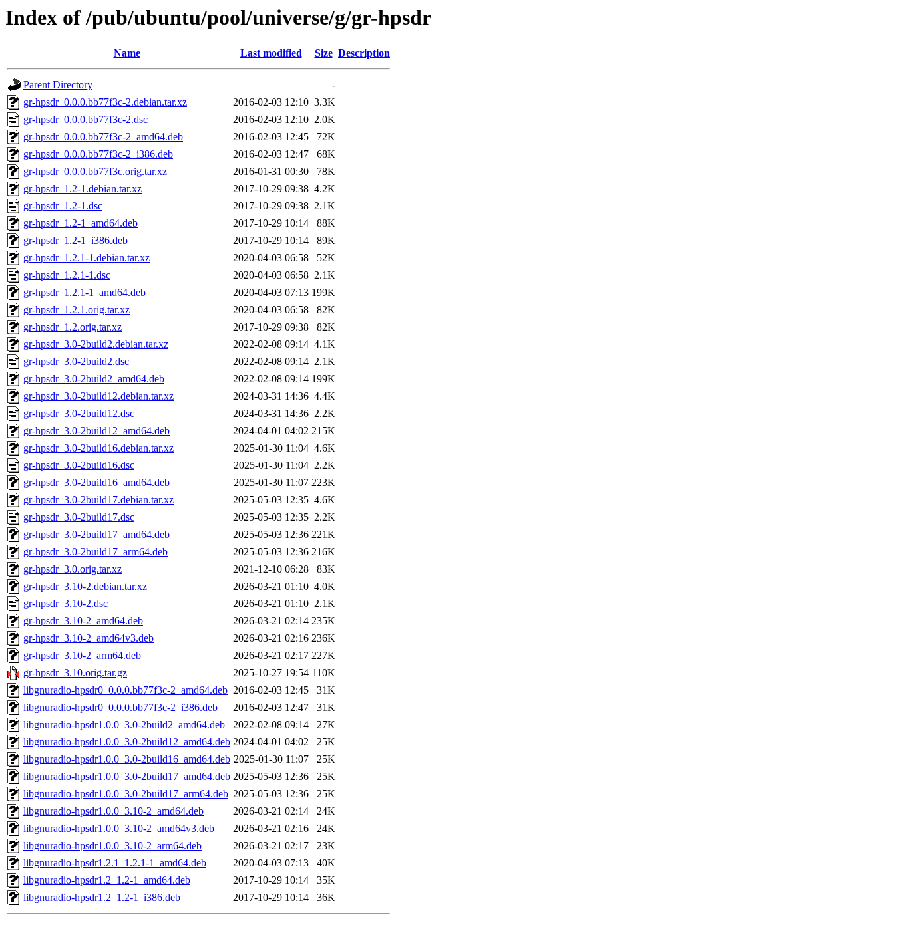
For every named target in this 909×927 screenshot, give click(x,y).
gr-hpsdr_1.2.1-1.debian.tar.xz (86, 257)
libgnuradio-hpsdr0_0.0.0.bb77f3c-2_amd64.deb (125, 690)
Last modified (271, 53)
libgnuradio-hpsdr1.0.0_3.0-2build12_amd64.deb (126, 741)
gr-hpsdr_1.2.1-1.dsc (66, 275)
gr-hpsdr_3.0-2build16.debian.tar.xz (98, 448)
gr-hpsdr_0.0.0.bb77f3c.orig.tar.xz (95, 171)
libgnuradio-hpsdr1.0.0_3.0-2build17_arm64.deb (125, 793)
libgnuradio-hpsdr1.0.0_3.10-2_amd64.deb (113, 811)
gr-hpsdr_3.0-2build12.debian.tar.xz (98, 396)
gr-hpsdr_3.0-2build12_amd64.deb (96, 430)
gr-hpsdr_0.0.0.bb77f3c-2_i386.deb (98, 154)
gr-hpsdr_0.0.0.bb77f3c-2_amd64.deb (103, 136)
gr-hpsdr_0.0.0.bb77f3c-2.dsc (85, 119)
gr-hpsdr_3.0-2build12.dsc (78, 413)
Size (324, 53)
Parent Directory (57, 84)
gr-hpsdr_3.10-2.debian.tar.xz (85, 586)
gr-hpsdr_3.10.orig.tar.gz (75, 672)
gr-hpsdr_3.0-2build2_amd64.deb (93, 378)
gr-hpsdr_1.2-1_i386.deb (75, 240)
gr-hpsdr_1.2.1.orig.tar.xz (76, 309)
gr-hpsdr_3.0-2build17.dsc (78, 517)
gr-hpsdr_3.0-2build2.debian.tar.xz (95, 344)
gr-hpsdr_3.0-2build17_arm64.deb (95, 551)
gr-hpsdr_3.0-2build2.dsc (76, 361)
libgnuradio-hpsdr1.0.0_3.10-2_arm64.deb (112, 845)
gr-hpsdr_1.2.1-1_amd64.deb (84, 292)
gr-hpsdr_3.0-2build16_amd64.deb (96, 482)
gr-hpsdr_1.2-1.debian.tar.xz (82, 188)
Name (127, 53)
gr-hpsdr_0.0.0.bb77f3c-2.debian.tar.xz (105, 102)
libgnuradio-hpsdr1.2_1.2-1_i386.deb (101, 897)
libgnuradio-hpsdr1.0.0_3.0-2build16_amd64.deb (126, 759)
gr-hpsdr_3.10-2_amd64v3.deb (88, 638)
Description (364, 53)
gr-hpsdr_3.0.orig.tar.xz (72, 569)
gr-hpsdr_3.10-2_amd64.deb (83, 620)
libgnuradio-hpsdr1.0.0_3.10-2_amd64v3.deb (118, 828)
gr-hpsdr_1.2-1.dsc (62, 205)
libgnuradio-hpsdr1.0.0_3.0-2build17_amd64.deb (126, 776)
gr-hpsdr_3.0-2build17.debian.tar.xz (98, 499)
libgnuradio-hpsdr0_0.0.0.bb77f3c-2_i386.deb (120, 707)
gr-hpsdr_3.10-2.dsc (65, 603)
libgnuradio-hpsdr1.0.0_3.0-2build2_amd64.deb (124, 724)
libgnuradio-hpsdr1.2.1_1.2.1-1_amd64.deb (114, 862)
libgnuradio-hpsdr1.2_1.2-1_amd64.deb (106, 880)
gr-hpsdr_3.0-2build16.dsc (78, 465)
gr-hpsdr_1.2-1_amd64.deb (80, 223)
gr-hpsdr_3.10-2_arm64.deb (82, 655)
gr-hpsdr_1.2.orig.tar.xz (72, 326)
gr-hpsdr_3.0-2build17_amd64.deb (96, 534)
